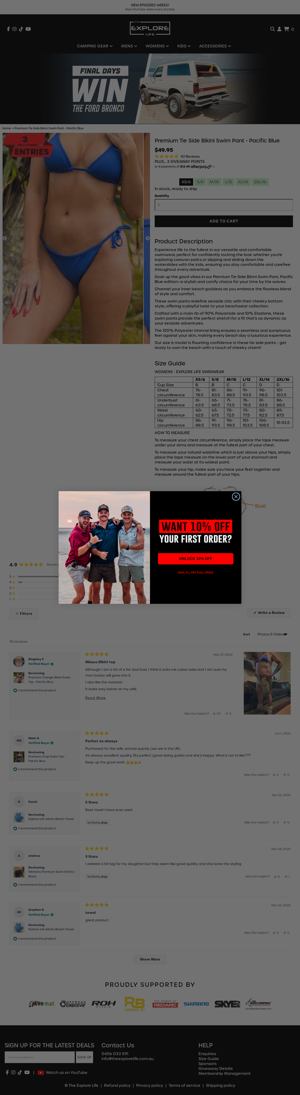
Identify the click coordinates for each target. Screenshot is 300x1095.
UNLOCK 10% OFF (195, 559)
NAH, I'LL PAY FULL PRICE (196, 572)
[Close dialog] (236, 496)
